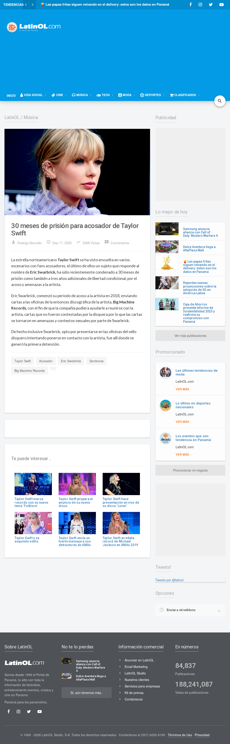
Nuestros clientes (137, 679)
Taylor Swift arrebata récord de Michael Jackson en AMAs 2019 (120, 541)
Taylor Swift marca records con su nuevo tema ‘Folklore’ (31, 502)
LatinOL (12, 117)
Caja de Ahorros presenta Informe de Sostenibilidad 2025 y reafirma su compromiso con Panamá (199, 313)
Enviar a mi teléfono (181, 610)
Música (31, 117)
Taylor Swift (22, 361)
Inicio (11, 95)
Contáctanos (134, 699)
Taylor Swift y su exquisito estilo (27, 539)
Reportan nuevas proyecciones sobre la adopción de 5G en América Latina (199, 288)
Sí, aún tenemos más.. (87, 692)
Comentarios (116, 242)
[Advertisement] (150, 46)
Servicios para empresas (142, 686)
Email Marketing (136, 666)
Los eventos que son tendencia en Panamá (193, 438)
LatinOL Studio (135, 673)
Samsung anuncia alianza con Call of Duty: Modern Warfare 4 (200, 232)
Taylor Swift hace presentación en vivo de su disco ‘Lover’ (121, 502)
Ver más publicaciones (190, 335)
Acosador (46, 361)
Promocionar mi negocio (190, 470)
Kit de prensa (134, 692)
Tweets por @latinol (169, 580)
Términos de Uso (180, 735)
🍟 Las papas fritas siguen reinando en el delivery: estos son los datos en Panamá (200, 267)
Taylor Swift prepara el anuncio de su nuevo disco (76, 502)
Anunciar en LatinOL (139, 660)
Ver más (182, 389)
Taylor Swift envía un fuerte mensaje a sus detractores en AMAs (75, 541)
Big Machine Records (29, 370)
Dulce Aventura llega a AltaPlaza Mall (199, 248)
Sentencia (96, 361)
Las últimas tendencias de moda (197, 372)
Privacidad (202, 735)
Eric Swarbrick (71, 361)
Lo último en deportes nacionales (193, 405)
